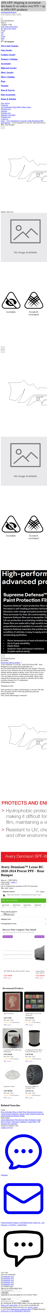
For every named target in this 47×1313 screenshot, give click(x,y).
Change (42, 891)
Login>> (9, 978)
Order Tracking (30, 1114)
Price (24, 1112)
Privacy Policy (6, 1122)
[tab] (23, 695)
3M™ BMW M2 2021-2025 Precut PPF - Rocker (17, 971)
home (3, 121)
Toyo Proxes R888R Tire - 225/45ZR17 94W (32, 1087)
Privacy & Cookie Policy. (9, 1305)
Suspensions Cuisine (9, 1086)
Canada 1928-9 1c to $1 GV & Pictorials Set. (33, 1014)
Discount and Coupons (35, 1112)
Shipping (15, 1114)
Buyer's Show (24, 1120)
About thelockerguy (8, 1120)
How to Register (6, 1112)
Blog (16, 1120)
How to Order (17, 1112)
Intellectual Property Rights (15, 1116)
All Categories (12, 1124)
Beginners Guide (35, 1120)
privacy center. (33, 1307)
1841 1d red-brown (9, 1013)
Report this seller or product (10, 663)
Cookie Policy (32, 1122)
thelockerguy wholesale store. (21, 1309)
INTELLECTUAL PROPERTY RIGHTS (15, 1311)
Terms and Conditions (19, 1122)
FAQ (11, 1128)
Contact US (5, 1128)
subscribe (5, 1293)
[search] (2, 19)
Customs (22, 1114)
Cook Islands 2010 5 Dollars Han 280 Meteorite (12, 1050)
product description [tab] (7, 693)
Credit (3, 1114)
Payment (9, 1114)
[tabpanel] (23, 779)
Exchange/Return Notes (8, 923)
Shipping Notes (6, 919)
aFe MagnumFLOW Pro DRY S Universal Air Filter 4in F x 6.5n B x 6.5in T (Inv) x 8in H (34, 1051)
